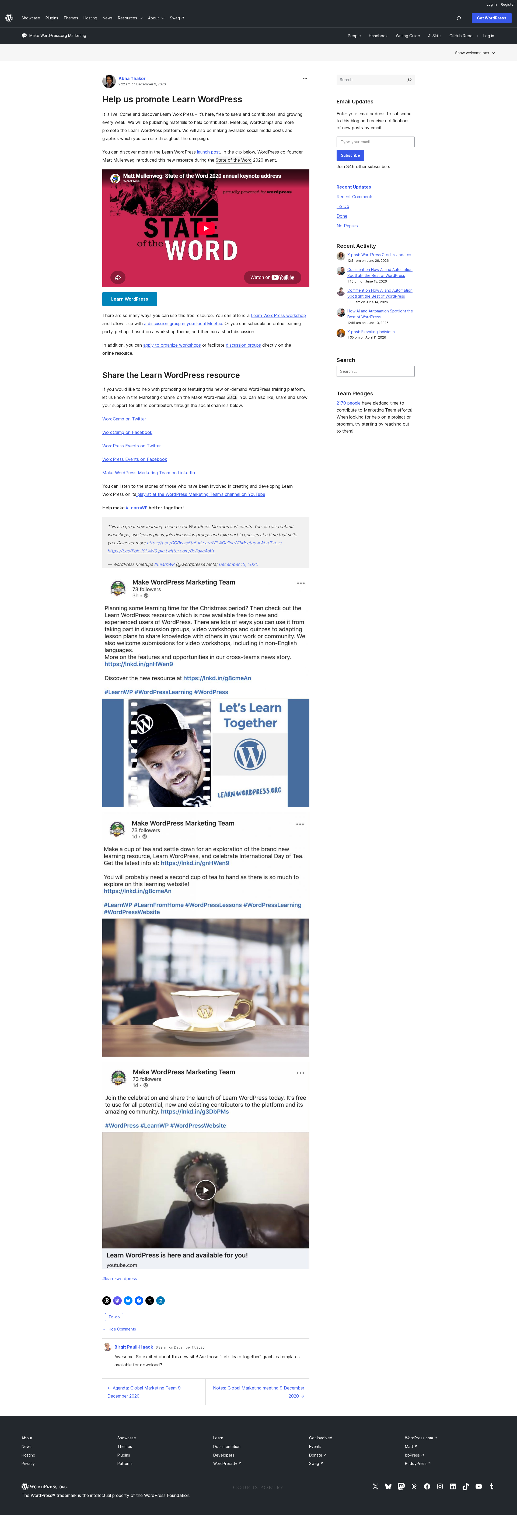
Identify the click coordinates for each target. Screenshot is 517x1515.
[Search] (409, 80)
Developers (223, 1455)
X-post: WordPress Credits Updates (379, 254)
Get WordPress (491, 18)
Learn (218, 1438)
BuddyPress (418, 1463)
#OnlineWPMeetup (237, 542)
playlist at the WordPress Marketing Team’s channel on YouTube (200, 494)
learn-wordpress (119, 1278)
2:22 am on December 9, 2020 (142, 84)
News (27, 1446)
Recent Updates (354, 187)
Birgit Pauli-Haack (133, 1347)
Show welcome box (472, 52)
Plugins (123, 1455)
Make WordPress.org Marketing (57, 35)
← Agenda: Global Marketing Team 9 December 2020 (144, 1392)
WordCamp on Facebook (127, 432)
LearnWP (137, 507)
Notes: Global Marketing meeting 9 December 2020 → (258, 1392)
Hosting (28, 1455)
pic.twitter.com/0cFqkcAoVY (186, 550)
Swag (316, 1463)
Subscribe (350, 155)
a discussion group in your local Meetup (183, 323)
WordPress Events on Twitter (131, 445)
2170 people (349, 403)
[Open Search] (458, 18)
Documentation (226, 1446)
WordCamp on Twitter (124, 419)
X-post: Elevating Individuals (372, 331)
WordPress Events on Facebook (134, 459)
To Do (343, 206)
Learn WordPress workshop (278, 315)
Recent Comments (355, 196)
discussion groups (243, 345)
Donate (318, 1455)
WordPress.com (421, 1438)
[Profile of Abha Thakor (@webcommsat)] (109, 82)
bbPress (414, 1455)
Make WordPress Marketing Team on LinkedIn (148, 472)
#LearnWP (207, 542)
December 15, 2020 (238, 564)
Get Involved (320, 1438)
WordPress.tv (227, 1463)
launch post (208, 152)
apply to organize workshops (172, 345)
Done (342, 216)
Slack (232, 397)
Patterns (124, 1463)
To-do (114, 1317)
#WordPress (269, 542)
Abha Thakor (132, 78)
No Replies (347, 225)
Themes (124, 1446)
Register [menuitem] (508, 4)
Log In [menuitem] (492, 4)
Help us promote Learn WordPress (172, 99)
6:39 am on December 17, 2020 (180, 1347)
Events (315, 1446)
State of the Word (234, 160)
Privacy (28, 1463)
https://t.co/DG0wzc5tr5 (171, 542)
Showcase (126, 1438)
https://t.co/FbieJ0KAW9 (132, 550)
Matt (411, 1446)
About (27, 1438)
